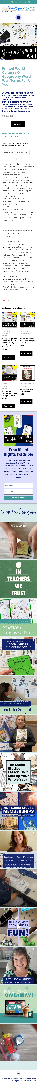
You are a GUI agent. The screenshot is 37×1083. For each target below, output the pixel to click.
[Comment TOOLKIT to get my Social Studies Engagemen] (18, 656)
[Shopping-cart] (29, 2)
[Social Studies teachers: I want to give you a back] (18, 1004)
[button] (18, 17)
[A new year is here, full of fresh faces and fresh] (18, 579)
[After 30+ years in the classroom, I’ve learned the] (18, 849)
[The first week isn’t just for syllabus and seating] (18, 772)
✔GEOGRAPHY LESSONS (16, 146)
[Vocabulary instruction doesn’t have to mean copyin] (18, 965)
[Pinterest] (21, 2)
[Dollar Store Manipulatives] (18, 1042)
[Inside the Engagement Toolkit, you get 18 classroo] (18, 927)
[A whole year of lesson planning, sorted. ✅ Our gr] (18, 811)
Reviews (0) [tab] (22, 152)
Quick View (10, 325)
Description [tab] (8, 152)
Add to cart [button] (8, 357)
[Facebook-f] (8, 2)
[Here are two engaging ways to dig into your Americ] (18, 617)
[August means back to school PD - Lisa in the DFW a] (18, 888)
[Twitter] (12, 2)
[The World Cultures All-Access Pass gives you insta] (18, 733)
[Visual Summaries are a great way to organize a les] (18, 540)
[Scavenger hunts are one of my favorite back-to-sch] (18, 695)
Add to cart (17, 124)
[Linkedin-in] (25, 2)
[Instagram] (16, 2)
